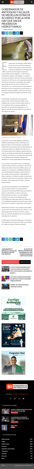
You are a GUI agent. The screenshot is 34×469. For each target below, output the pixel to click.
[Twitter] (6, 33)
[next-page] (5, 292)
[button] (2, 2)
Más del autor (25, 262)
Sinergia (13, 427)
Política (3, 280)
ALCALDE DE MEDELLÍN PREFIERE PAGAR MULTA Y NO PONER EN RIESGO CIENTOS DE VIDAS (25, 252)
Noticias (7, 6)
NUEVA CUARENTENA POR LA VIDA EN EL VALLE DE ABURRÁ (21, 410)
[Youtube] (23, 398)
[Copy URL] (21, 33)
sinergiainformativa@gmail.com (20, 394)
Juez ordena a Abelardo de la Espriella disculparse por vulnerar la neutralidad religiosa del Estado (20, 278)
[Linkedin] (14, 33)
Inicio (3, 6)
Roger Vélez (14, 425)
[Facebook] (3, 33)
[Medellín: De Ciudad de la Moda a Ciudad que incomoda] (5, 286)
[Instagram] (14, 398)
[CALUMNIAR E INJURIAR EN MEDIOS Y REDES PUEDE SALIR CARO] (5, 418)
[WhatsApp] (10, 33)
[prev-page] (3, 292)
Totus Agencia (17, 467)
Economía (13, 6)
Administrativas (5, 288)
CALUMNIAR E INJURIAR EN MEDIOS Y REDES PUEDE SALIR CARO (20, 418)
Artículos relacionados (11, 262)
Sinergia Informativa (8, 29)
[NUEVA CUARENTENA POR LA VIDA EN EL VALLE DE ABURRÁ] (5, 411)
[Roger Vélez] (4, 427)
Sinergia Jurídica (14, 422)
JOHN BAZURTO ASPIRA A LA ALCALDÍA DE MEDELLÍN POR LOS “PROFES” (9, 251)
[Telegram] (17, 33)
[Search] (32, 2)
